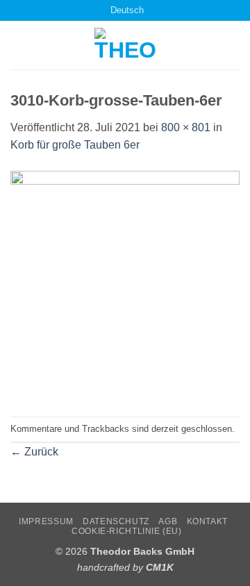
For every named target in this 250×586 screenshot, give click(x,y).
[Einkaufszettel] (83, 10)
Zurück (34, 452)
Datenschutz (116, 521)
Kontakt (207, 521)
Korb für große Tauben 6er (75, 145)
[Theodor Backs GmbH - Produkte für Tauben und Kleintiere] (125, 45)
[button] (18, 45)
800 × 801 (185, 127)
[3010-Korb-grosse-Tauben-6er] (125, 284)
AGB (167, 521)
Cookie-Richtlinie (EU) (126, 531)
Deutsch (127, 10)
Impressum (46, 521)
